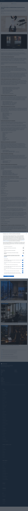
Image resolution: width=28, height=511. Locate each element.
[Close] (26, 234)
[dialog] (14, 255)
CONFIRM (8, 276)
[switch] (23, 247)
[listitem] (14, 246)
